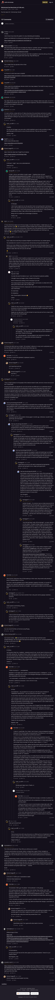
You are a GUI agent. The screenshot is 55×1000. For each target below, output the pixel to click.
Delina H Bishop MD (9, 634)
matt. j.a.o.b (9, 123)
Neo (12, 271)
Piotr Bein (9, 355)
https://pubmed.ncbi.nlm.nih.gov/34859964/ (34, 554)
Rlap (5, 139)
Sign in (51, 2)
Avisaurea (6, 97)
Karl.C (5, 221)
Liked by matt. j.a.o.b (10, 62)
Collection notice (34, 990)
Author (8, 125)
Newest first (50, 19)
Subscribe (45, 2)
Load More (4, 984)
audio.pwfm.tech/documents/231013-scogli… (20, 176)
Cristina (6, 31)
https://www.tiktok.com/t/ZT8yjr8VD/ (13, 143)
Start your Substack (24, 993)
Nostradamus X (8, 845)
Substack (20, 997)
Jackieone (6, 109)
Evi (9, 821)
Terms (27, 990)
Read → (3, 14)
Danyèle (6, 69)
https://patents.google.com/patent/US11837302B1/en (17, 40)
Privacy (23, 990)
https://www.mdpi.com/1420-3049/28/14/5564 (16, 51)
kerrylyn (11, 170)
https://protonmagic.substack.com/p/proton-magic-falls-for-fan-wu (25, 181)
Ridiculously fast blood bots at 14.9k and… (13, 7)
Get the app (34, 993)
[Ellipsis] (53, 32)
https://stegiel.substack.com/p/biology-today (15, 154)
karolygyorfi (7, 379)
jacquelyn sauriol (8, 962)
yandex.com (28, 546)
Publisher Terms (31, 988)
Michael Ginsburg (8, 61)
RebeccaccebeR (8, 45)
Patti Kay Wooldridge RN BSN (14, 402)
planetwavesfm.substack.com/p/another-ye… (20, 177)
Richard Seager (8, 148)
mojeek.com (33, 548)
